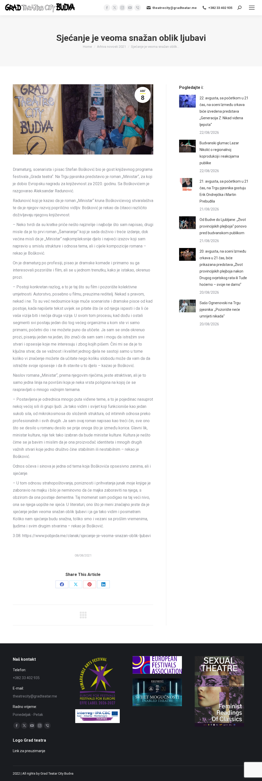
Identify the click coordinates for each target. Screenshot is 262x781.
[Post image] (187, 101)
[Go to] (157, 705)
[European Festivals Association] (157, 672)
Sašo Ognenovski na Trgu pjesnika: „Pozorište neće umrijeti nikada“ (220, 309)
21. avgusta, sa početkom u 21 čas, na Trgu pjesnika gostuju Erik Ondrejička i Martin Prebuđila (224, 191)
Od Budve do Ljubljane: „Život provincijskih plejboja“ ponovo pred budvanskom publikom (223, 226)
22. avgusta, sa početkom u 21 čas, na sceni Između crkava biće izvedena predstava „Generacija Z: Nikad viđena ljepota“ (224, 111)
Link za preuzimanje (29, 751)
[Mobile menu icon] (252, 8)
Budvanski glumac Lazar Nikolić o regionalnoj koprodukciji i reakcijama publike (219, 153)
